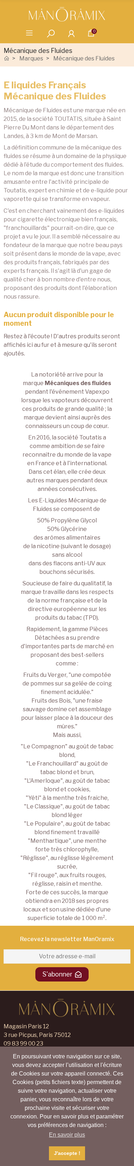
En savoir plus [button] (67, 1135)
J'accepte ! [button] (67, 1153)
